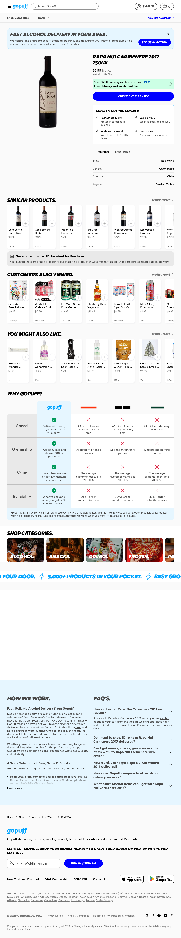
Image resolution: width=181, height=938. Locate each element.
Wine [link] (34, 817)
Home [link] (10, 817)
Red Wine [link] (47, 817)
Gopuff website (139, 721)
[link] (20, 6)
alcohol (164, 718)
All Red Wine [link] (65, 817)
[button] (167, 6)
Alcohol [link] (23, 817)
